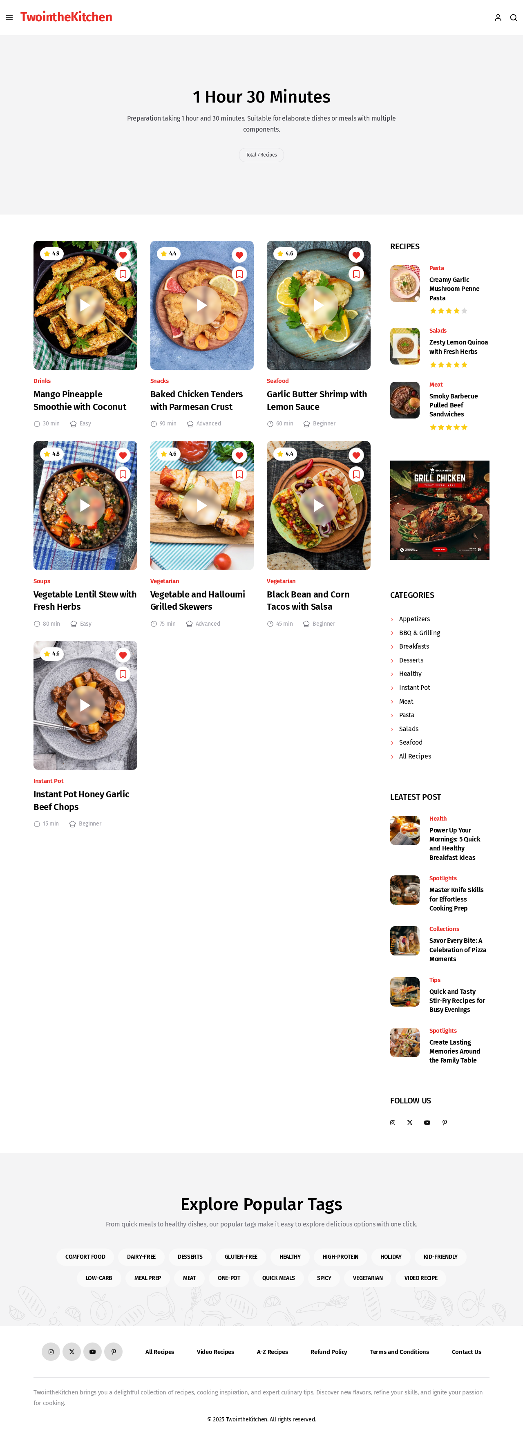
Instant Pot (48, 781)
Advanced (209, 424)
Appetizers (414, 619)
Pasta (436, 268)
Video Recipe (421, 1278)
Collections (444, 929)
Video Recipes (215, 1352)
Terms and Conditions (399, 1352)
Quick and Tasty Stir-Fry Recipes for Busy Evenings (457, 1001)
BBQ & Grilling (419, 633)
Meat (436, 385)
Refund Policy (329, 1352)
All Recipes (415, 756)
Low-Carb (99, 1278)
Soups (42, 581)
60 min (284, 424)
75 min (168, 624)
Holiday (391, 1256)
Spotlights (443, 878)
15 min (51, 824)
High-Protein (340, 1256)
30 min (51, 424)
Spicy (324, 1278)
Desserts (411, 660)
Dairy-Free (141, 1256)
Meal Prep (147, 1278)
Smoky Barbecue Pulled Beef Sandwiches (453, 405)
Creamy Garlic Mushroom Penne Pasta (454, 289)
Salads (438, 331)
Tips (434, 980)
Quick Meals (278, 1278)
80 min (51, 624)
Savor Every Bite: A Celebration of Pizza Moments (458, 950)
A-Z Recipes (272, 1352)
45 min (284, 624)
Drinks (42, 381)
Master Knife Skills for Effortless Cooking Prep (456, 899)
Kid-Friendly (441, 1256)
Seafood (278, 381)
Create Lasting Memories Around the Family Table (454, 1051)
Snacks (159, 381)
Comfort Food (85, 1256)
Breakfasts (414, 646)
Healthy (410, 674)
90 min (168, 424)
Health (438, 819)
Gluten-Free (241, 1256)
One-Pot (229, 1278)
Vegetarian (164, 581)
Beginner (324, 424)
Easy (85, 424)
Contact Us (466, 1352)
